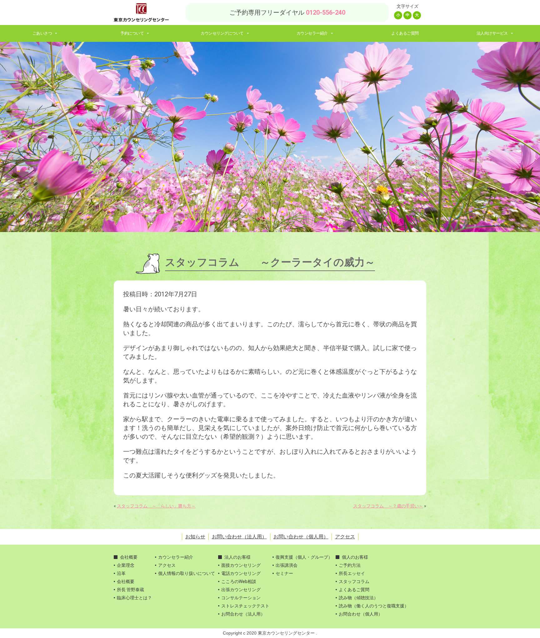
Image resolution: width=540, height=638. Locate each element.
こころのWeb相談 (238, 581)
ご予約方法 (350, 565)
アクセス (345, 537)
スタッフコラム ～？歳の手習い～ (388, 505)
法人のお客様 (237, 557)
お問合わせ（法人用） (243, 613)
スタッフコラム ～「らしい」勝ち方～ (156, 505)
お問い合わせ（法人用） (239, 537)
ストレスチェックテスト (245, 605)
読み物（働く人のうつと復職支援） (374, 605)
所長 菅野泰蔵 (130, 589)
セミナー (284, 573)
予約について (132, 33)
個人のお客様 (355, 557)
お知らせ (195, 537)
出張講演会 (287, 565)
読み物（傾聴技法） (358, 597)
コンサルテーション (241, 597)
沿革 (121, 573)
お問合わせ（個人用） (360, 613)
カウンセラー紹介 (312, 33)
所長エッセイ (352, 573)
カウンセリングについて (222, 33)
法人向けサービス (492, 33)
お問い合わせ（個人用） (300, 537)
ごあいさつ (42, 33)
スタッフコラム (354, 581)
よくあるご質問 (405, 33)
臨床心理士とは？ (134, 597)
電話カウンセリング (241, 573)
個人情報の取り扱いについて (186, 573)
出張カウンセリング (241, 589)
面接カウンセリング (241, 565)
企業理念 (125, 565)
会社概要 (129, 557)
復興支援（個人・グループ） (304, 557)
